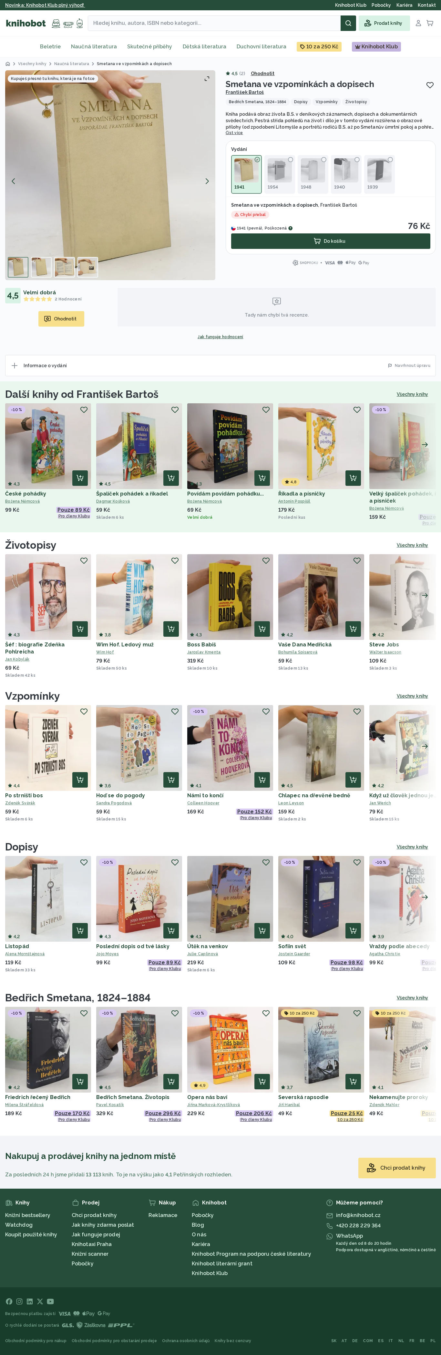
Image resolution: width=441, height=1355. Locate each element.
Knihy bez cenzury (233, 1341)
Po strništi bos (24, 795)
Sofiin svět (292, 946)
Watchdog (19, 1225)
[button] (110, 175)
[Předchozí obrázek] (13, 181)
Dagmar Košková (113, 501)
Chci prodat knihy (94, 1215)
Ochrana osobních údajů (186, 1341)
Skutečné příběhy (149, 47)
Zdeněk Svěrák (20, 803)
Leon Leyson (291, 803)
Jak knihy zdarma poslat (103, 1225)
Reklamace (163, 1215)
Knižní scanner (90, 1254)
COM (368, 1341)
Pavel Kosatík (110, 1105)
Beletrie (50, 47)
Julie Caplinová (202, 954)
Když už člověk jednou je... (403, 795)
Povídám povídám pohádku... (225, 494)
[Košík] (430, 23)
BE (423, 1341)
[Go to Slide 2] (41, 267)
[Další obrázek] (207, 181)
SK (334, 1341)
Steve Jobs (384, 645)
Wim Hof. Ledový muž (125, 645)
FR (412, 1341)
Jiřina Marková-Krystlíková (213, 1105)
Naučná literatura (94, 47)
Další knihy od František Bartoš (82, 394)
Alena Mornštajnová (25, 954)
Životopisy (30, 545)
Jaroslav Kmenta (204, 652)
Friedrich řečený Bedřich (37, 1097)
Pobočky (83, 1264)
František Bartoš (245, 92)
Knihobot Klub (210, 1273)
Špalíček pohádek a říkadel (132, 494)
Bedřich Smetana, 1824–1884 (78, 998)
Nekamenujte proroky (398, 1097)
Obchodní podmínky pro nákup (36, 1341)
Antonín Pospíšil (294, 501)
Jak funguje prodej (96, 1235)
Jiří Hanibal (289, 1105)
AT (344, 1341)
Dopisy (22, 847)
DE (355, 1341)
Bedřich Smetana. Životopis (133, 1097)
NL (401, 1341)
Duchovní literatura (261, 47)
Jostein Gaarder (294, 954)
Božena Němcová (22, 501)
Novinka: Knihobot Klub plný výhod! (45, 5)
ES (381, 1341)
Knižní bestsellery (27, 1215)
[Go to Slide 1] (18, 267)
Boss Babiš (201, 645)
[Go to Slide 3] (64, 267)
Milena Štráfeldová (24, 1105)
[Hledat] (348, 23)
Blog (198, 1225)
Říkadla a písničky (301, 494)
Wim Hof (105, 652)
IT (391, 1341)
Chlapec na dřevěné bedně (314, 795)
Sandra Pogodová (114, 803)
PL (433, 1341)
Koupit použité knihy (31, 1235)
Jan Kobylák (17, 659)
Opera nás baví (207, 1097)
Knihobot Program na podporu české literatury (251, 1254)
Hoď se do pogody (120, 795)
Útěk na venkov (207, 946)
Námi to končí (205, 795)
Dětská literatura (205, 47)
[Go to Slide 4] (87, 267)
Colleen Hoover (203, 803)
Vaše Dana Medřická (305, 645)
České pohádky (25, 494)
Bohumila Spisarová (297, 652)
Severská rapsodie (303, 1097)
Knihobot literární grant (222, 1264)
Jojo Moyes (107, 954)
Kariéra (201, 1244)
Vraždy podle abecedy (399, 946)
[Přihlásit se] (418, 23)
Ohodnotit (263, 73)
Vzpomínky (32, 696)
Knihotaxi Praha (92, 1244)
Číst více (234, 133)
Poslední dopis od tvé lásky (132, 946)
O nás (199, 1235)
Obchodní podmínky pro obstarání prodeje (114, 1341)
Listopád (17, 946)
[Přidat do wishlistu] (430, 85)
